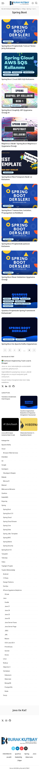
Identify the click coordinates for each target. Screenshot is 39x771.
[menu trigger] (4, 3)
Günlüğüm (5, 469)
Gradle (7, 602)
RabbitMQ (5, 497)
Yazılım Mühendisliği (8, 570)
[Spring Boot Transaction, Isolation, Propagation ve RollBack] (19, 196)
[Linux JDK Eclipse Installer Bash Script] (10, 424)
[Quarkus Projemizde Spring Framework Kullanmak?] (19, 296)
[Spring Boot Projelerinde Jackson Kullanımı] (19, 229)
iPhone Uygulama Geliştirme (12, 590)
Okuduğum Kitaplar (9, 473)
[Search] (36, 3)
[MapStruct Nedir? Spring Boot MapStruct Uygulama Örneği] (19, 129)
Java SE (7, 618)
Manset (4, 485)
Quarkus (7, 298)
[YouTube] (10, 386)
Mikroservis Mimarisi (8, 489)
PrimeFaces (8, 647)
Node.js (5, 663)
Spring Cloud (29, 72)
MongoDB (8, 683)
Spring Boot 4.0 (7, 550)
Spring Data (8, 303)
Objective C (7, 667)
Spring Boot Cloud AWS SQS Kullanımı (18, 79)
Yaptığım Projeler (7, 566)
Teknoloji (4, 558)
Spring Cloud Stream (10, 74)
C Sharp (5, 578)
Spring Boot (8, 41)
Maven (7, 638)
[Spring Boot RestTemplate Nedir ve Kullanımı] (19, 162)
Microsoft (6, 481)
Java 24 (7, 610)
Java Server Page (10, 626)
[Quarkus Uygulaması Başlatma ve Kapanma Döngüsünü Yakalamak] (29, 402)
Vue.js (5, 695)
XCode (7, 594)
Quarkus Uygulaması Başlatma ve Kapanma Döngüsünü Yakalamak (28, 413)
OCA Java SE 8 (9, 643)
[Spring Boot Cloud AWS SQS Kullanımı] (19, 65)
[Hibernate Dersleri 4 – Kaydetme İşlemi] (29, 424)
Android (5, 574)
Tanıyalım (5, 554)
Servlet (7, 651)
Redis (6, 691)
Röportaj (4, 501)
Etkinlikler (5, 457)
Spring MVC (8, 306)
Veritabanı (6, 671)
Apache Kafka (8, 339)
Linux (5, 659)
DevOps (6, 72)
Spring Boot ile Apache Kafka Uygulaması (19, 344)
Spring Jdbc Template (22, 303)
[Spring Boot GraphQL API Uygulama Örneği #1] (19, 96)
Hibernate (8, 679)
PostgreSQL (9, 687)
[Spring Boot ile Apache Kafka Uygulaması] (19, 329)
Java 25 (7, 614)
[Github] (13, 386)
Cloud (3, 449)
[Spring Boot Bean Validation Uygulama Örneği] (19, 263)
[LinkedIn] (6, 386)
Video (3, 562)
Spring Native (7, 542)
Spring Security (8, 546)
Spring (6, 105)
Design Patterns (8, 582)
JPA (6, 635)
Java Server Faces (11, 622)
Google (4, 465)
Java (4, 598)
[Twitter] (3, 386)
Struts (7, 655)
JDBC (6, 630)
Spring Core (20, 301)
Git (2, 461)
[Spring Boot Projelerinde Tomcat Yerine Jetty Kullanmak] (19, 31)
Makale (4, 477)
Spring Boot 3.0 (8, 513)
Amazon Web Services (10, 453)
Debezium (8, 675)
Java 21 (7, 606)
